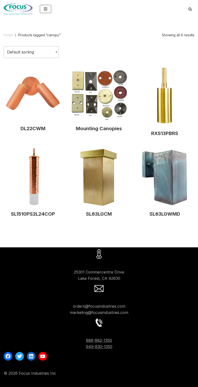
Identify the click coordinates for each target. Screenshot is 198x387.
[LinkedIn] (31, 356)
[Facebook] (8, 356)
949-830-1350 (99, 346)
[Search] (190, 9)
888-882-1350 (99, 340)
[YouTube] (42, 356)
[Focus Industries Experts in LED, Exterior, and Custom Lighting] (18, 9)
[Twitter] (19, 356)
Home (8, 35)
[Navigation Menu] (45, 9)
